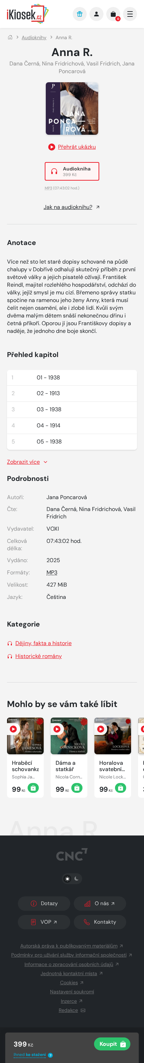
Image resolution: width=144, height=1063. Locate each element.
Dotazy (49, 903)
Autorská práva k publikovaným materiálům (68, 946)
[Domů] (10, 37)
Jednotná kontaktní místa (69, 973)
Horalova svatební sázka (111, 766)
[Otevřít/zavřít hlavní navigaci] (130, 14)
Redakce (68, 1010)
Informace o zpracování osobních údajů (68, 964)
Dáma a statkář (65, 766)
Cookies (69, 982)
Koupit (108, 1044)
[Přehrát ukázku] (13, 729)
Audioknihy (34, 37)
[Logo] (36, 13)
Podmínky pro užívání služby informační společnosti (69, 955)
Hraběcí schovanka (25, 766)
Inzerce (69, 1001)
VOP (46, 921)
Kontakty (105, 921)
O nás (102, 903)
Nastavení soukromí (72, 991)
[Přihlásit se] (96, 14)
